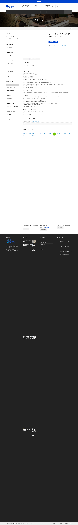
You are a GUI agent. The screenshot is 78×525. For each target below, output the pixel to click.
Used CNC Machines (65, 45)
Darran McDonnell (29, 523)
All (32, 123)
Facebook (55, 523)
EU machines (10, 36)
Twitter (60, 523)
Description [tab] (26, 58)
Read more (26, 229)
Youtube (70, 523)
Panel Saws (43, 244)
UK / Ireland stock (35, 121)
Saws (42, 249)
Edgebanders (43, 239)
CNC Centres (43, 242)
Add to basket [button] (43, 229)
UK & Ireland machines (58, 45)
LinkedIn (66, 523)
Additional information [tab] (34, 58)
